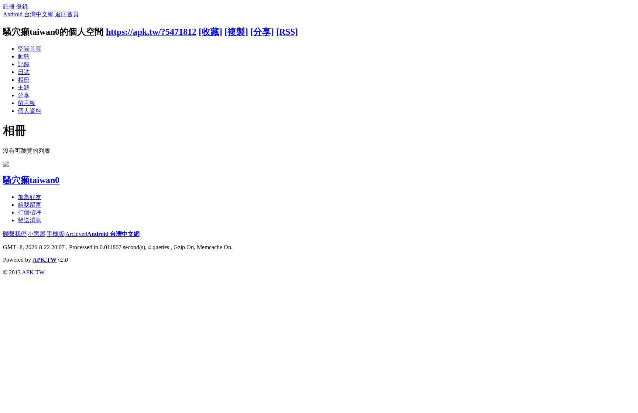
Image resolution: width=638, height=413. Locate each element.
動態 (24, 56)
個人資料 (29, 111)
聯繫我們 (15, 234)
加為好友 (29, 197)
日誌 (24, 72)
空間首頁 (29, 48)
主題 (24, 87)
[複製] (236, 32)
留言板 (26, 103)
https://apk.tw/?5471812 (151, 32)
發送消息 (29, 220)
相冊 (24, 80)
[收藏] (210, 32)
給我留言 (29, 205)
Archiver (75, 234)
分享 (24, 95)
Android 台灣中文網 (28, 14)
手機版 (55, 234)
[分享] (262, 32)
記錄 (24, 64)
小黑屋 (36, 234)
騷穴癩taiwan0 (31, 180)
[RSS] (287, 32)
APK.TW (44, 260)
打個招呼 (29, 212)
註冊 (9, 6)
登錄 (22, 6)
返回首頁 (67, 14)
